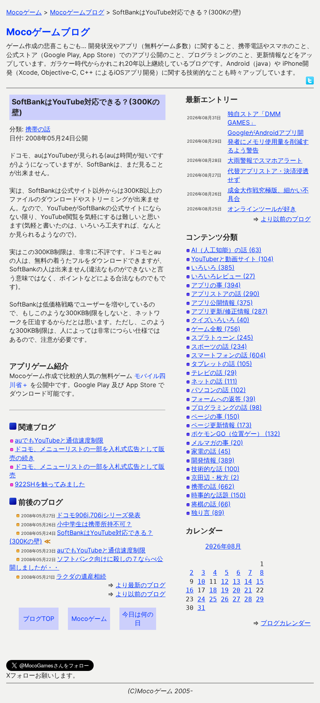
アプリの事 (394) (216, 285)
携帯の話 (37, 129)
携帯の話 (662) (213, 486)
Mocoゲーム (89, 618)
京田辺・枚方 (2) (215, 477)
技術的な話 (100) (215, 469)
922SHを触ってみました (50, 484)
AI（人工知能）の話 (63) (226, 250)
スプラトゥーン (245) (222, 337)
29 (260, 599)
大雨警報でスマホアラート (265, 160)
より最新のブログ (140, 585)
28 (248, 599)
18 (213, 590)
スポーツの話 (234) (219, 346)
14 (248, 581)
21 (248, 590)
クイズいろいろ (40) (220, 320)
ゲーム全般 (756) (215, 329)
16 (190, 590)
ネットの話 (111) (214, 381)
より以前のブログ (140, 594)
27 (236, 599)
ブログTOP (38, 618)
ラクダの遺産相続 (81, 576)
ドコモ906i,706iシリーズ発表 (98, 515)
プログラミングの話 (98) (226, 407)
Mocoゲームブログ (48, 32)
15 (260, 581)
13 (236, 581)
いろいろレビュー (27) (223, 276)
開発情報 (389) (213, 460)
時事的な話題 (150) (218, 495)
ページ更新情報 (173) (221, 425)
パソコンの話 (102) (218, 390)
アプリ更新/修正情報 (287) (229, 311)
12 (225, 581)
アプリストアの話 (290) (225, 294)
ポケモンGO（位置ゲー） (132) (235, 434)
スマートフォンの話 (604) (228, 355)
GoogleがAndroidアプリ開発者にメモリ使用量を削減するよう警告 (268, 141)
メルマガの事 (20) (217, 443)
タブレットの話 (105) (221, 364)
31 (201, 608)
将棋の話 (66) (211, 504)
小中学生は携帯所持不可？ (94, 524)
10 (201, 581)
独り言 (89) (207, 512)
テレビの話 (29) (214, 373)
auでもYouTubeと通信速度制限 (59, 440)
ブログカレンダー (286, 623)
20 (236, 590)
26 (225, 599)
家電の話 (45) (211, 451)
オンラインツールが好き (262, 209)
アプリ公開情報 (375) (222, 303)
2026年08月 (223, 546)
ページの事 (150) (215, 416)
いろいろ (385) (213, 267)
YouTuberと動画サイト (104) (232, 259)
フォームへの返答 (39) (223, 399)
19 (225, 590)
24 (201, 599)
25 (213, 599)
